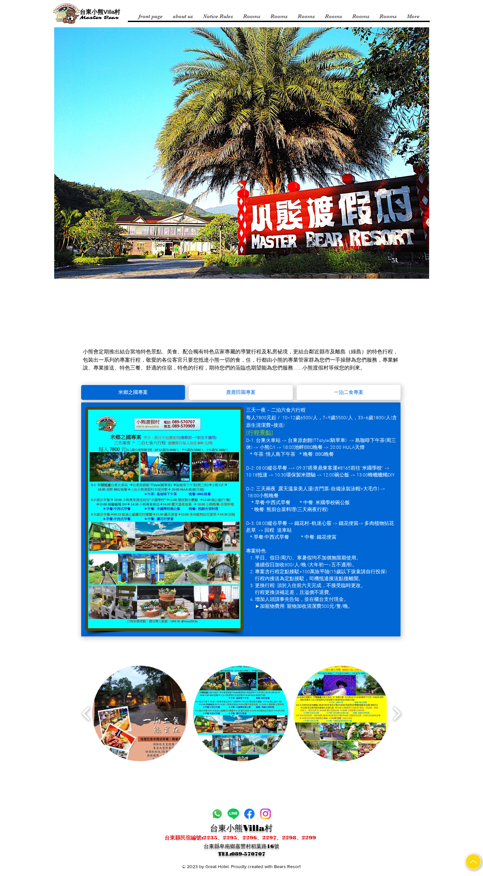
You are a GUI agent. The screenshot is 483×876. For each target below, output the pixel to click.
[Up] (473, 861)
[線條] (233, 814)
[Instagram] (265, 814)
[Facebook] (249, 814)
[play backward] (86, 713)
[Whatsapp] (217, 814)
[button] (140, 713)
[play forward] (396, 713)
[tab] (133, 392)
